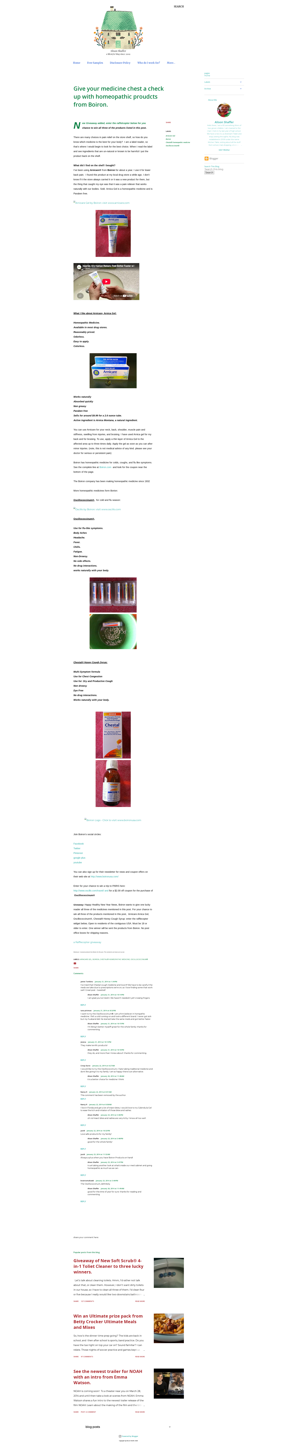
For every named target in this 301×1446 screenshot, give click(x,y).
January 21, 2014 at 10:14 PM (112, 995)
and (106, 890)
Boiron (168, 139)
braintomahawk (87, 1181)
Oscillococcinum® (172, 146)
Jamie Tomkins (87, 981)
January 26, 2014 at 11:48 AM (112, 1076)
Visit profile (224, 150)
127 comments (87, 1301)
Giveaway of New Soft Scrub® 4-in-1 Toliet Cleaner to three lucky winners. (108, 1266)
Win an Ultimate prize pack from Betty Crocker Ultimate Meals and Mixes (108, 1321)
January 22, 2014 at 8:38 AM (100, 1104)
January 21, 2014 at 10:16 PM (112, 1050)
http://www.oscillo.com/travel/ (88, 890)
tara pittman (86, 1010)
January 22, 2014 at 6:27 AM (103, 1066)
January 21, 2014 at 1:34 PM (106, 981)
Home (76, 62)
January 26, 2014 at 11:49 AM (112, 1188)
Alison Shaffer (93, 995)
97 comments (87, 1356)
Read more (140, 1301)
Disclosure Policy (120, 62)
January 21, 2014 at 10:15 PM (112, 1023)
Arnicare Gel (170, 136)
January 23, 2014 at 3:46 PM (112, 1115)
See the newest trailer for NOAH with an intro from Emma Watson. (107, 1376)
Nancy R (84, 1092)
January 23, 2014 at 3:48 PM (112, 1138)
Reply (83, 1005)
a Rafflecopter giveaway (87, 942)
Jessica (83, 1042)
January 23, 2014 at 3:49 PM (107, 1181)
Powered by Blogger (129, 1436)
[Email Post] (74, 964)
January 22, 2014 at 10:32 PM (98, 1131)
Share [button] (168, 122)
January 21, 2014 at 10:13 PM (99, 1042)
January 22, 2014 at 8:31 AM (100, 1092)
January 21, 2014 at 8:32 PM (104, 1010)
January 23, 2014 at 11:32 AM (98, 1154)
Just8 (83, 1131)
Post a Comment (88, 1412)
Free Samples (95, 62)
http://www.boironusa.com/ (105, 876)
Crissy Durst (85, 1066)
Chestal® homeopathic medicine (178, 142)
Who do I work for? (148, 62)
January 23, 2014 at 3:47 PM (112, 1162)
